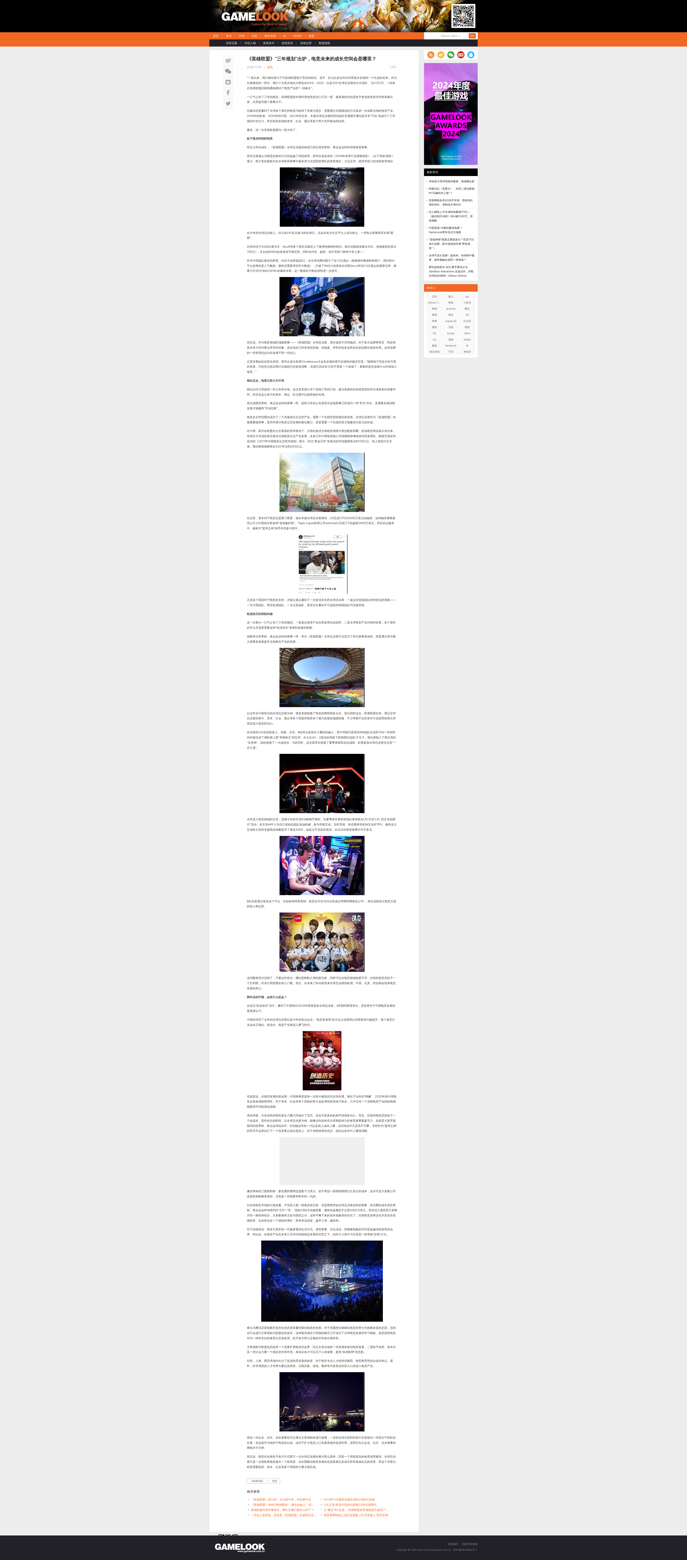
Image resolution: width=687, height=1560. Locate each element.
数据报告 (324, 43)
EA (434, 333)
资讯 (229, 36)
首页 (216, 36)
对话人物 (250, 43)
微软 (434, 327)
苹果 (434, 320)
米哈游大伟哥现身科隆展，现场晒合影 (451, 181)
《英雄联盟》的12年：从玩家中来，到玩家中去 (281, 1499)
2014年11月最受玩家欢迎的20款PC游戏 (349, 1499)
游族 (450, 339)
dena (467, 333)
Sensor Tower (435, 302)
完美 (450, 327)
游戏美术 (268, 43)
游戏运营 (306, 43)
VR (467, 314)
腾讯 (467, 308)
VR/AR (297, 36)
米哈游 (467, 351)
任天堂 (467, 320)
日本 (434, 296)
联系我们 (453, 1543)
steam (467, 339)
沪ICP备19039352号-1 (465, 1549)
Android (450, 308)
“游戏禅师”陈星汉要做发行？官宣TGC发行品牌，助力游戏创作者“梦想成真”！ (451, 244)
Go (472, 36)
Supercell (450, 320)
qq (467, 296)
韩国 (467, 327)
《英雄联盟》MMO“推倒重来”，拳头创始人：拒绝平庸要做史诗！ (283, 1504)
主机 (254, 36)
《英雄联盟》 (257, 1480)
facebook (450, 345)
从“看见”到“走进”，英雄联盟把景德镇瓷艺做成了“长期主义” (356, 1510)
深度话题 (231, 43)
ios (434, 339)
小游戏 (467, 302)
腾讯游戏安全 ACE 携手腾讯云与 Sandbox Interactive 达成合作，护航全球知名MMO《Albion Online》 (451, 271)
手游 (241, 36)
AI (284, 36)
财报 (450, 302)
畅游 (434, 345)
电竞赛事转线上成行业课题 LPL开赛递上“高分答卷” (356, 1515)
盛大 (450, 296)
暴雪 (434, 314)
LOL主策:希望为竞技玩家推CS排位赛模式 (350, 1504)
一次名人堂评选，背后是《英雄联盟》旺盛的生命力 (283, 1515)
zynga (450, 333)
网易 (434, 308)
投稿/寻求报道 (470, 1543)
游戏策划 (287, 43)
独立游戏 (270, 36)
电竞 (311, 36)
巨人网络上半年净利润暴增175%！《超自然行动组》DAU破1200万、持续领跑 (451, 216)
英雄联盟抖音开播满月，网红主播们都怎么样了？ (282, 1510)
